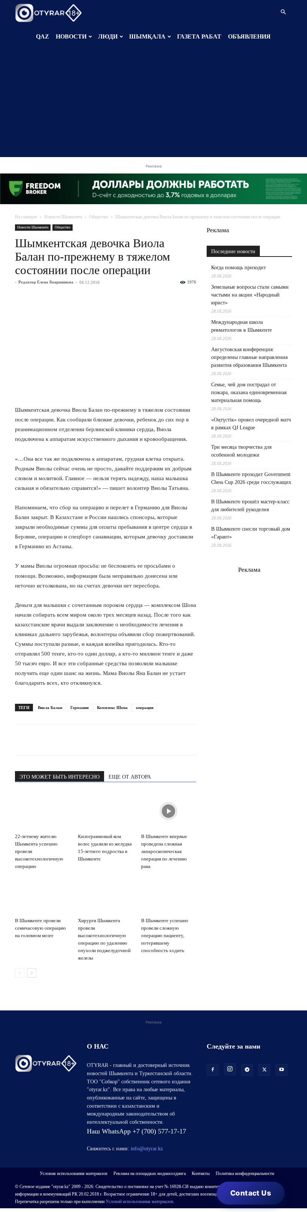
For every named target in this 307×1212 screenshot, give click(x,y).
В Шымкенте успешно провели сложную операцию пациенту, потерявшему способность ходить (164, 935)
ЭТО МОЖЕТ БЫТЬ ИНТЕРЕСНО (59, 777)
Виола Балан (50, 707)
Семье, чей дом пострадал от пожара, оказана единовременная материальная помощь (248, 392)
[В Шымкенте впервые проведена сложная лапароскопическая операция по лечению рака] (168, 811)
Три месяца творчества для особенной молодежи (241, 451)
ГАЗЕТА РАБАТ (199, 36)
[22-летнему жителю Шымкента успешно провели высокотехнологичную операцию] (42, 811)
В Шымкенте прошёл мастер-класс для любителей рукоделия (250, 505)
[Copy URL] (108, 739)
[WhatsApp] (22, 739)
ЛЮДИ (108, 36)
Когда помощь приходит (238, 267)
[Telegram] (39, 739)
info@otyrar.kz (147, 1148)
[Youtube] (282, 1070)
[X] (91, 739)
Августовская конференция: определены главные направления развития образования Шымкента (249, 357)
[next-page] (31, 973)
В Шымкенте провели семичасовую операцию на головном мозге (40, 928)
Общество (98, 217)
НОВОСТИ (71, 36)
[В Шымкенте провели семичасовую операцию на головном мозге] (42, 895)
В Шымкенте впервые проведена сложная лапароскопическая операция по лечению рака (164, 851)
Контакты (201, 1173)
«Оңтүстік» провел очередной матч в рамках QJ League (251, 423)
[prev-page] (19, 973)
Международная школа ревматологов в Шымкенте (241, 326)
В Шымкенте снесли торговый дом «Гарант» (250, 533)
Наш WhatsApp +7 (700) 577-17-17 (136, 1131)
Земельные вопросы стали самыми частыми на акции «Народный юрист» (250, 295)
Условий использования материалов (139, 1201)
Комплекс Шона (112, 707)
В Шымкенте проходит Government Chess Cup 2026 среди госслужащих (251, 478)
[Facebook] (74, 739)
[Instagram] (230, 1069)
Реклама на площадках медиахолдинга (149, 1173)
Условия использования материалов (73, 1173)
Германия (79, 707)
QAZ (42, 36)
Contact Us (250, 1193)
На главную (26, 217)
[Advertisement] (153, 104)
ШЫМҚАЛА (147, 36)
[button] (283, 12)
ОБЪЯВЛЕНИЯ (249, 36)
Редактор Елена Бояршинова (45, 282)
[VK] (56, 739)
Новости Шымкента (63, 217)
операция (145, 707)
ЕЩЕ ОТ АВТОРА (130, 777)
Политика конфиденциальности (245, 1173)
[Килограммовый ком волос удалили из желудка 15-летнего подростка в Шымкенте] (105, 811)
